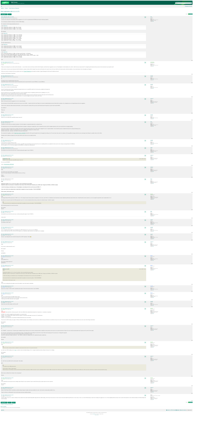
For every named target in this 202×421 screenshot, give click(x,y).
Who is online (3, 406)
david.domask (4, 63)
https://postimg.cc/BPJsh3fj (9, 164)
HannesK (151, 308)
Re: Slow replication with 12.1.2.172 (7, 62)
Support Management (27, 71)
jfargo (151, 16)
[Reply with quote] (145, 17)
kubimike (151, 219)
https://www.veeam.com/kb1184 (19, 133)
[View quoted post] (9, 158)
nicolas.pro (151, 98)
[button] (192, 14)
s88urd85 (151, 84)
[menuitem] (190, 6)
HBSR (151, 211)
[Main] (6, 2)
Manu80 (151, 255)
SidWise (151, 147)
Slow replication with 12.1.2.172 (10, 11)
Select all (5, 33)
